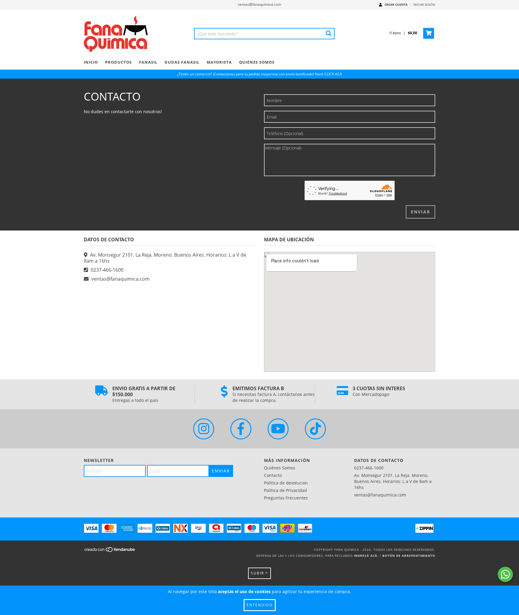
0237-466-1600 (107, 270)
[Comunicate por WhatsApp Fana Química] (505, 574)
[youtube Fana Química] (278, 428)
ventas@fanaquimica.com (259, 4)
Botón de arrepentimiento (408, 555)
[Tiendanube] (110, 551)
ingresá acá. (366, 555)
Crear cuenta (396, 4)
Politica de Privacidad (285, 490)
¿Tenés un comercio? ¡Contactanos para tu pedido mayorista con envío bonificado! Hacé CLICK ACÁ (259, 74)
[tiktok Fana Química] (315, 428)
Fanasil (148, 62)
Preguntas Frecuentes (286, 498)
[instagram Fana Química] (203, 428)
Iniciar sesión (424, 4)
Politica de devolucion (286, 483)
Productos (118, 62)
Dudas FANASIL (182, 62)
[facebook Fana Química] (240, 428)
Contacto (273, 475)
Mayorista (219, 62)
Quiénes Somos (257, 62)
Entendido (260, 604)
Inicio (91, 62)
